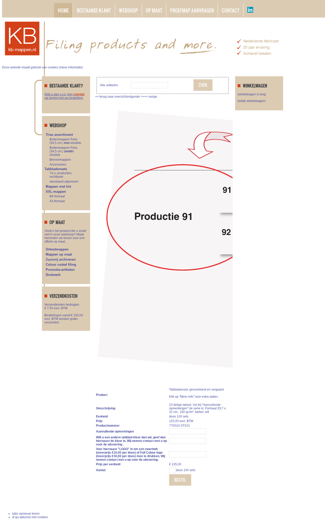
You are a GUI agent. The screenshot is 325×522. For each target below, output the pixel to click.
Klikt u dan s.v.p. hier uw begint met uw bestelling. (64, 96)
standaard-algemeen (64, 181)
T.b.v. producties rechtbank (61, 174)
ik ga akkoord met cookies (30, 517)
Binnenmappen (60, 159)
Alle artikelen (109, 85)
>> (142, 96)
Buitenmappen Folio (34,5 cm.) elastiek (65, 141)
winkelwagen (268, 501)
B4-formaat (57, 196)
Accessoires (58, 164)
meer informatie (71, 67)
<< (146, 96)
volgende (135, 96)
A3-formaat (57, 201)
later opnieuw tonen (26, 513)
